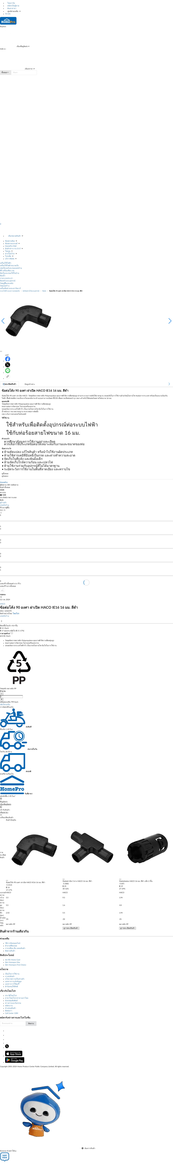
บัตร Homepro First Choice (15, 965)
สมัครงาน (9, 1006)
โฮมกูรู (7, 251)
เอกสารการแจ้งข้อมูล (13, 981)
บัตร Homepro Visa (12, 962)
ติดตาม (31, 1023)
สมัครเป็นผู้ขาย (13, 6)
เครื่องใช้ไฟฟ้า (5, 263)
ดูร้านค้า (3, 503)
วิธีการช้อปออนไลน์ (12, 943)
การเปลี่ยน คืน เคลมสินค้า (15, 948)
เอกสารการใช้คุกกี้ (12, 984)
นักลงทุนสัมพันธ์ (11, 1001)
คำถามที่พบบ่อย (11, 946)
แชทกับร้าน (4, 505)
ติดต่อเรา (8, 1011)
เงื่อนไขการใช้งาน (12, 974)
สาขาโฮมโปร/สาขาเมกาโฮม (16, 998)
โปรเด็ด (8, 256)
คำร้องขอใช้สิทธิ (11, 986)
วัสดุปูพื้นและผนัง (6, 283)
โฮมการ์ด (11, 3)
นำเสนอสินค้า (10, 1008)
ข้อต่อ (44, 291)
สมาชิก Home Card (12, 960)
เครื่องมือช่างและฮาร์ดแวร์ (10, 288)
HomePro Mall (10, 246)
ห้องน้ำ (2, 276)
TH (6, 14)
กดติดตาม (14, 485)
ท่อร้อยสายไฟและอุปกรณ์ (31, 291)
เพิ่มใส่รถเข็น (5, 705)
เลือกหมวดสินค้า (14, 236)
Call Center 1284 (11, 1013)
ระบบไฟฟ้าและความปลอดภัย (10, 291)
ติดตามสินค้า (10, 951)
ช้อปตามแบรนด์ (11, 243)
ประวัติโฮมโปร (11, 995)
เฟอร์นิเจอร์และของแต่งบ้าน (11, 268)
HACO (2, 604)
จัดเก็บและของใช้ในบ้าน (9, 273)
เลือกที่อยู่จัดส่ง (22, 46)
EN (9, 14)
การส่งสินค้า (10, 976)
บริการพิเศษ (9, 259)
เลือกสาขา (28, 69)
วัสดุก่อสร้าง (4, 286)
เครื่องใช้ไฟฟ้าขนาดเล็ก (9, 266)
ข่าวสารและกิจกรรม (13, 1003)
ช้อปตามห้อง (10, 241)
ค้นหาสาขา (11, 8)
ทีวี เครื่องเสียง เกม (7, 271)
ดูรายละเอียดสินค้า (71, 928)
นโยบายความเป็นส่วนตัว (14, 979)
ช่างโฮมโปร (10, 254)
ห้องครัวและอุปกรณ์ (7, 281)
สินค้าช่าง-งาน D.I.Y (13, 249)
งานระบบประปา (6, 278)
